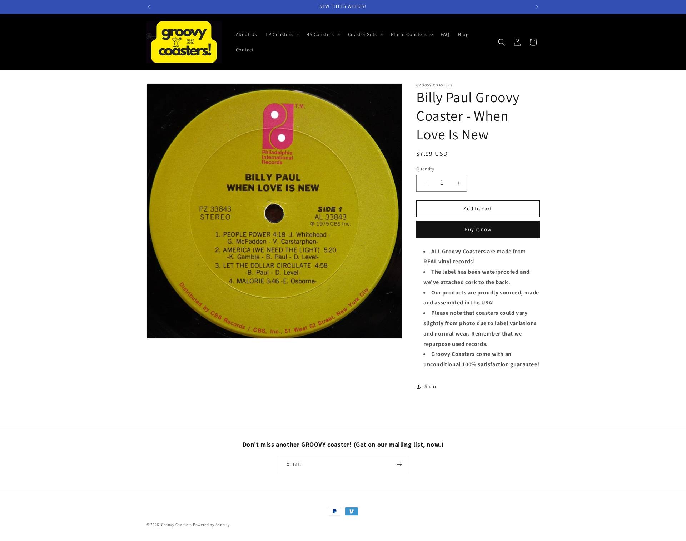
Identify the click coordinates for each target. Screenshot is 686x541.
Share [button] (431, 386)
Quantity (425, 169)
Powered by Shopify (211, 524)
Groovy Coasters (177, 524)
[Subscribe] (399, 464)
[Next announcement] (537, 7)
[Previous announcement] (149, 7)
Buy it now (478, 229)
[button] (282, 34)
